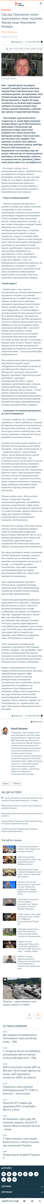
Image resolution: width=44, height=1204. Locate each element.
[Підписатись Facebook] (3, 1174)
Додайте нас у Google (10, 1201)
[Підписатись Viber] (31, 1174)
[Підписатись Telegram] (36, 1174)
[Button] (17, 42)
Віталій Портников (9, 32)
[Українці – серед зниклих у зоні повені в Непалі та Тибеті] (22, 988)
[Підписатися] (14, 1179)
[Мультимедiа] (24, 1201)
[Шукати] (39, 1201)
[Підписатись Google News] (9, 1174)
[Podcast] (9, 1179)
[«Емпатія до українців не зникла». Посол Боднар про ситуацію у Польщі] (9, 849)
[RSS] (3, 1179)
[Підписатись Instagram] (25, 1174)
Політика (6, 10)
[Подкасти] (32, 1201)
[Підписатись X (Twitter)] (14, 1174)
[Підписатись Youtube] (20, 1174)
